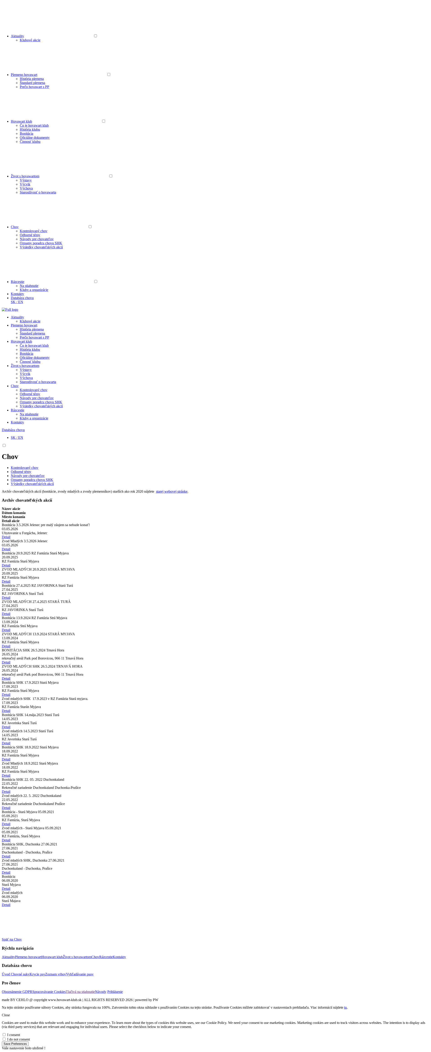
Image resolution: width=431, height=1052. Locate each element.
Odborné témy (30, 235)
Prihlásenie (115, 992)
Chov (15, 227)
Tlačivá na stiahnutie (80, 992)
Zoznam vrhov (55, 974)
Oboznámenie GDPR (17, 992)
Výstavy (26, 180)
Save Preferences (15, 1043)
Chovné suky (20, 974)
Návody (100, 992)
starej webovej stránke (171, 491)
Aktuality (17, 36)
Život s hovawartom (25, 176)
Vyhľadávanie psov (80, 974)
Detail (6, 537)
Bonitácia (26, 133)
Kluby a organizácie (34, 290)
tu (345, 1007)
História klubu (30, 129)
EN (20, 302)
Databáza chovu (22, 298)
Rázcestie (17, 282)
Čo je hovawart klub (34, 125)
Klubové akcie (30, 40)
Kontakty (17, 294)
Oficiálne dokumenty (35, 137)
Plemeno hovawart (24, 75)
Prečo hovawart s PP (34, 87)
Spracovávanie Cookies (49, 992)
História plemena (32, 79)
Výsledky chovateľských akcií (41, 247)
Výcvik (25, 184)
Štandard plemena (32, 83)
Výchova (26, 188)
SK (13, 302)
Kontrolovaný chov (33, 231)
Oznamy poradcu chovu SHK (41, 243)
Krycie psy (37, 974)
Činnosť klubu (30, 141)
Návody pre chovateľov (37, 239)
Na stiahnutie (29, 286)
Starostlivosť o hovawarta (38, 192)
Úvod (6, 974)
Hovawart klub (21, 121)
